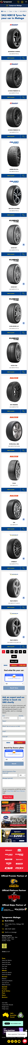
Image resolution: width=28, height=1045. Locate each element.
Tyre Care (4, 966)
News (4, 995)
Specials (4, 987)
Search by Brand (6, 964)
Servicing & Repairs (7, 980)
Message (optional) (7, 778)
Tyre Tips (4, 968)
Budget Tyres (5, 1007)
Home (4, 11)
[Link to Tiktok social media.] (15, 1041)
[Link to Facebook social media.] (8, 1041)
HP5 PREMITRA (14, 404)
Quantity (21, 716)
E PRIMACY (14, 561)
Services (4, 976)
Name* (4, 721)
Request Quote (8, 797)
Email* (4, 731)
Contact (4, 989)
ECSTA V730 (14, 365)
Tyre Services (5, 982)
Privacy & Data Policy (11, 1037)
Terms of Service (20, 791)
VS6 (14, 522)
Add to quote (10, 58)
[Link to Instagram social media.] (12, 1041)
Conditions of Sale (21, 1037)
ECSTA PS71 (14, 248)
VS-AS (14, 483)
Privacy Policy (10, 791)
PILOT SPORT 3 (14, 601)
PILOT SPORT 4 (14, 640)
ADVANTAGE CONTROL (14, 51)
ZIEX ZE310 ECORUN (14, 208)
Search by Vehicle (7, 960)
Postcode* (5, 736)
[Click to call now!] (18, 2)
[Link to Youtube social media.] (19, 1041)
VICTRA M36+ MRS (14, 444)
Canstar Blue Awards (7, 1005)
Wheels (4, 970)
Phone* (11, 726)
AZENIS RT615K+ (14, 169)
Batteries (4, 978)
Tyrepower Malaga (15, 5)
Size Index (4, 1003)
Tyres (3, 958)
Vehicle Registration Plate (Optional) (9, 772)
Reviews (4, 997)
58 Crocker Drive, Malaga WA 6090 (14, 925)
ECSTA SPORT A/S (14, 326)
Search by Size (6, 962)
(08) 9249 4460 (10, 929)
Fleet (3, 993)
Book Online (6, 991)
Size (3, 716)
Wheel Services (6, 985)
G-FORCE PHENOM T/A (14, 91)
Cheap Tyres (5, 1009)
